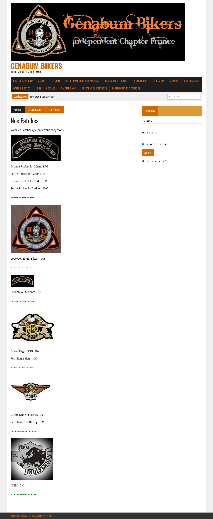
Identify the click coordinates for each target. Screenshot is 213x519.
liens (38, 88)
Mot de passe (149, 132)
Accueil (42, 81)
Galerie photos (21, 88)
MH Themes (48, 515)
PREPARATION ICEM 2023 (94, 88)
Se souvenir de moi (156, 144)
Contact (50, 88)
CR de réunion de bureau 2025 (82, 81)
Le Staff (56, 81)
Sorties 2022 (191, 81)
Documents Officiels (115, 81)
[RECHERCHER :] (184, 96)
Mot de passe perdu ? (154, 161)
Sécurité (174, 81)
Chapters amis (68, 88)
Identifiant (148, 121)
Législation (158, 81)
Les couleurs (139, 81)
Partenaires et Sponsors (126, 88)
